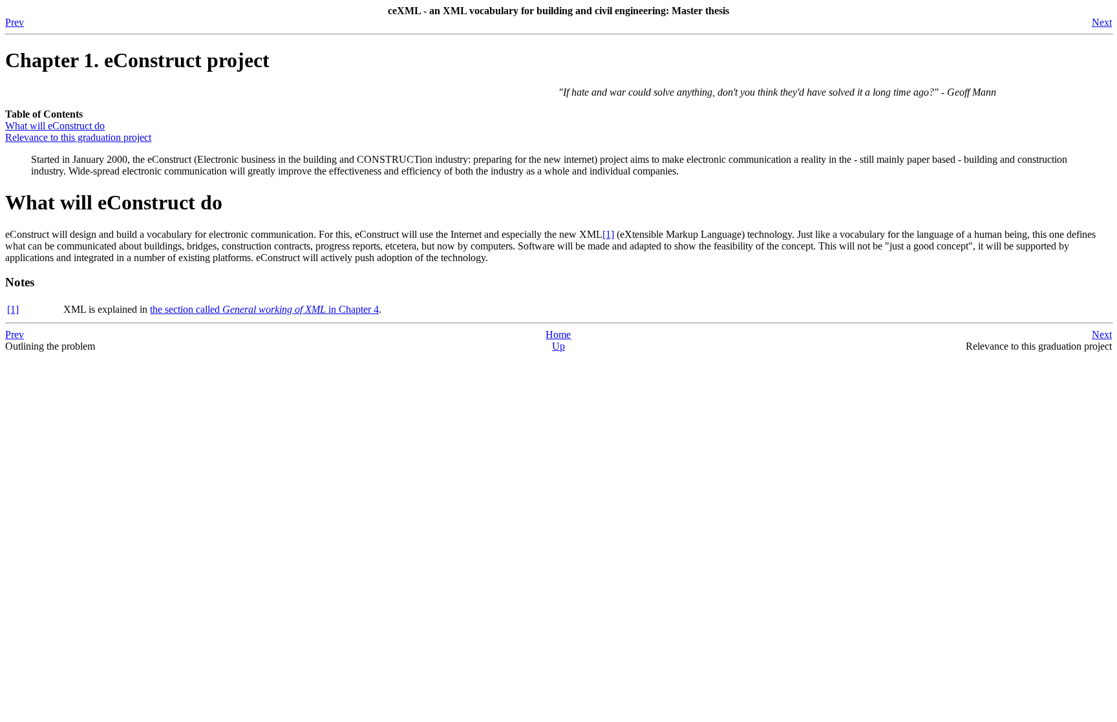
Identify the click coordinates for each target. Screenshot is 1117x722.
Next (1102, 22)
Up (558, 346)
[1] (608, 234)
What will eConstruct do (55, 125)
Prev (14, 22)
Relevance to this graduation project (78, 137)
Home (558, 334)
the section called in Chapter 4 (264, 309)
